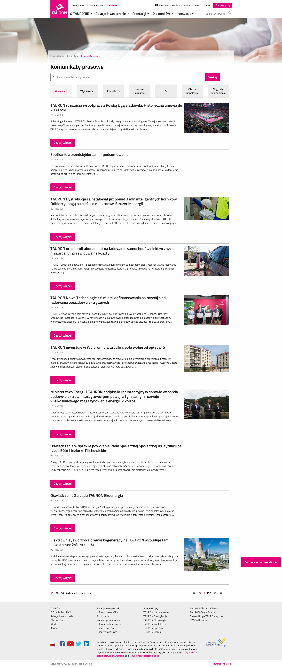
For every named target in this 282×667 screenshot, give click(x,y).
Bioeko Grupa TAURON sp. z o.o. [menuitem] (207, 616)
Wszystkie (61, 91)
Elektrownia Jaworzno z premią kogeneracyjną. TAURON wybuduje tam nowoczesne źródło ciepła (109, 542)
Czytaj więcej (63, 142)
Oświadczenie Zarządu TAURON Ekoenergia (86, 495)
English (176, 5)
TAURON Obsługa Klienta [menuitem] (204, 608)
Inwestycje (113, 91)
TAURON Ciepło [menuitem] (152, 632)
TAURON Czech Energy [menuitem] (202, 612)
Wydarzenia (87, 91)
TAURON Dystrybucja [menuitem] (155, 616)
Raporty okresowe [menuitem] (107, 632)
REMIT (198, 5)
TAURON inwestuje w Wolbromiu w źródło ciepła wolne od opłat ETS (107, 347)
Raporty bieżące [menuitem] (106, 628)
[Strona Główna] (59, 9)
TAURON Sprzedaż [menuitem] (153, 628)
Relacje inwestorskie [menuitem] (61, 616)
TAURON (112, 5)
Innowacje (184, 13)
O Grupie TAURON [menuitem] (60, 612)
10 (52, 593)
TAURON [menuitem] (55, 608)
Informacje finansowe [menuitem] (109, 624)
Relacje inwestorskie (111, 13)
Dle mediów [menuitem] (56, 620)
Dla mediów (162, 13)
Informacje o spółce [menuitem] (107, 612)
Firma (83, 5)
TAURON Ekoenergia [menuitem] (154, 620)
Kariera (188, 5)
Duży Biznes (97, 5)
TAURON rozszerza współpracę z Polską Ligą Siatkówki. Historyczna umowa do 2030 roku (116, 107)
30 (62, 593)
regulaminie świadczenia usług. (144, 655)
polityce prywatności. (114, 655)
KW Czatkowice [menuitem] (198, 620)
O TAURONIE (80, 13)
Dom (74, 5)
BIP (208, 5)
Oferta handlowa (192, 91)
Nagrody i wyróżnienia (218, 91)
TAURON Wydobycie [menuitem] (154, 624)
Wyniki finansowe (139, 91)
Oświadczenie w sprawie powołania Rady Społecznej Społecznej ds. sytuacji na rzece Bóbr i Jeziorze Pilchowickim (116, 448)
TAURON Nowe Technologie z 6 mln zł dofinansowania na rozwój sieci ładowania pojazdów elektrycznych (108, 300)
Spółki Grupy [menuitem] (150, 608)
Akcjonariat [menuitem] (103, 616)
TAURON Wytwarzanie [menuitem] (156, 612)
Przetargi (139, 13)
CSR (166, 91)
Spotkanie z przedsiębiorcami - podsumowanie (89, 154)
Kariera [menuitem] (54, 628)
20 (57, 593)
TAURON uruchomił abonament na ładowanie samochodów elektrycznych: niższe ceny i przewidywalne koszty (112, 251)
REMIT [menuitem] (54, 624)
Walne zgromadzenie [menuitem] (108, 620)
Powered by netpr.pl (222, 663)
